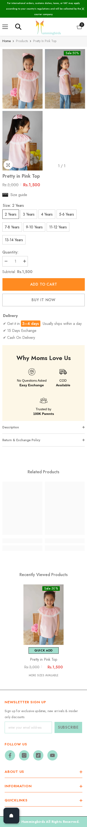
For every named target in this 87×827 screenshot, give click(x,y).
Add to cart (43, 284)
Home (6, 41)
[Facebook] (10, 755)
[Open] (11, 816)
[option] (22, 109)
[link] (22, 540)
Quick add (43, 650)
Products (22, 41)
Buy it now (43, 300)
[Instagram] (24, 755)
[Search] (18, 26)
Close (83, 9)
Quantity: (10, 252)
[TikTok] (38, 755)
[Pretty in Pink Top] (43, 614)
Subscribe (68, 727)
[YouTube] (52, 755)
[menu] (5, 27)
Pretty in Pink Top (43, 659)
